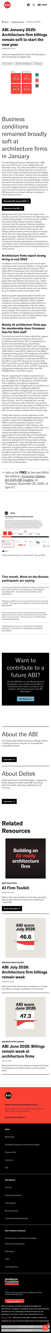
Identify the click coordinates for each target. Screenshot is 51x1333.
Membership (9, 1137)
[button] (8, 543)
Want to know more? (25, 1330)
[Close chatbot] (48, 1324)
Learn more (8, 760)
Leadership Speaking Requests (16, 1218)
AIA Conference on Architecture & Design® (21, 1238)
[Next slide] (10, 533)
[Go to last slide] (5, 533)
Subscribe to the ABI (12, 208)
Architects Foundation (13, 1195)
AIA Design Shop (11, 1267)
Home (6, 22)
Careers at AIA (10, 1152)
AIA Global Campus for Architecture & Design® (22, 1145)
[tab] (6, 536)
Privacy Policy (6, 1317)
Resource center (18, 22)
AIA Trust (8, 1188)
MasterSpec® (10, 1251)
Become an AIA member (14, 1117)
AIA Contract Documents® (15, 1244)
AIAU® (7, 1259)
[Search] (33, 4)
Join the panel (24, 699)
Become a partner (11, 1211)
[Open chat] (45, 1327)
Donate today (13, 1302)
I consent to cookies (25, 1327)
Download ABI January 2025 (15, 201)
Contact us (9, 1160)
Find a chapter (10, 1203)
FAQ (6, 1168)
